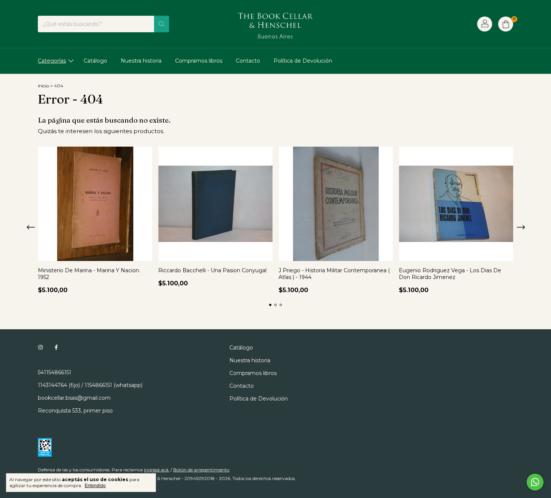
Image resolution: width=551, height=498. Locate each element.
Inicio (43, 85)
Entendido (95, 485)
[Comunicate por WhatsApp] (535, 482)
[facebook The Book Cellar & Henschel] (56, 347)
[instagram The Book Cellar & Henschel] (40, 347)
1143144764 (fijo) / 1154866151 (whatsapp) (90, 385)
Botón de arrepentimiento (201, 469)
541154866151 (54, 372)
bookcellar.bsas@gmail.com (74, 397)
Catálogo (95, 60)
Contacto (248, 60)
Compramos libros (198, 60)
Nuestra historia (141, 60)
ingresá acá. (156, 469)
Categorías (52, 60)
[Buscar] (161, 24)
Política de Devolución (303, 60)
